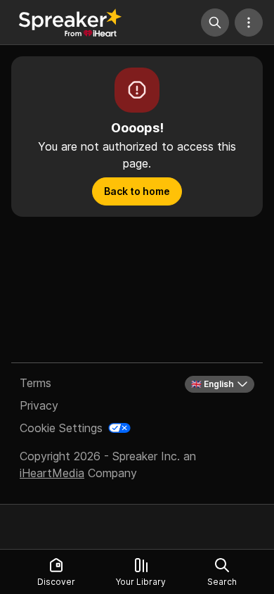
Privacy (39, 405)
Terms (35, 383)
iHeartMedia (52, 473)
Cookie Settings (61, 428)
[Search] (215, 22)
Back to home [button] (137, 191)
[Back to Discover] (70, 22)
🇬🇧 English (212, 384)
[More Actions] (249, 22)
